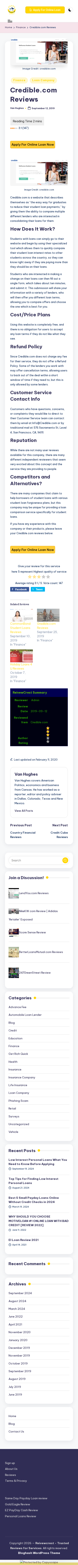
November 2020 (20, 1332)
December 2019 (19, 1348)
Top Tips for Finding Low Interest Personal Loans (33, 1181)
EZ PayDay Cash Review (21, 1510)
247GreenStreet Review (35, 972)
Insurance (15, 1069)
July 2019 (15, 1387)
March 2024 (17, 1309)
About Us (11, 1469)
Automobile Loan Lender (25, 1015)
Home (12, 1416)
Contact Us (16, 1431)
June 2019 (15, 1394)
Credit (13, 1030)
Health (13, 1062)
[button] (45, 10)
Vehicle (13, 1132)
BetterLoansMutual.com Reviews (41, 952)
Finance (19, 80)
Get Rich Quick (18, 1054)
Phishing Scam (18, 1101)
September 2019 (20, 1371)
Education (15, 1038)
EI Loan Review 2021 (23, 1240)
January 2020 (18, 1340)
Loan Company (43, 80)
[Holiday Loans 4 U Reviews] (21, 655)
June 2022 (16, 1316)
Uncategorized (19, 1124)
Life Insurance (18, 1085)
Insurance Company (22, 1077)
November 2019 (19, 1355)
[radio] (30, 577)
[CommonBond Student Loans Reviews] (21, 615)
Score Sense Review (32, 932)
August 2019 (17, 1379)
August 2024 (17, 1301)
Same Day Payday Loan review (26, 1498)
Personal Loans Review (20, 1516)
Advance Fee (17, 1007)
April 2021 (15, 1324)
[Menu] (10, 21)
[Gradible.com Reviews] (48, 615)
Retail (12, 1108)
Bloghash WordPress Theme (39, 1553)
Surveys (14, 1116)
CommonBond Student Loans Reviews (20, 628)
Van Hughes (26, 774)
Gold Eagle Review (17, 1504)
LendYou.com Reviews (34, 893)
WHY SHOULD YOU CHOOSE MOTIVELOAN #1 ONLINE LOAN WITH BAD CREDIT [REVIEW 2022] (39, 1221)
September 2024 (20, 1293)
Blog (12, 1023)
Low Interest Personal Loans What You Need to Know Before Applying (38, 1162)
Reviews (10, 1475)
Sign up (10, 1463)
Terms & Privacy (16, 1481)
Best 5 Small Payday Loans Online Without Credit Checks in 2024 (34, 1200)
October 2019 (18, 1363)
